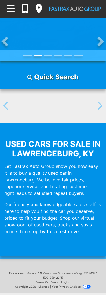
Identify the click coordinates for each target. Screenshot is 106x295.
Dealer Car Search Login (52, 282)
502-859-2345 (53, 277)
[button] (5, 41)
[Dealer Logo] (75, 9)
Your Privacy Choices (66, 286)
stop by (37, 231)
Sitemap (43, 286)
